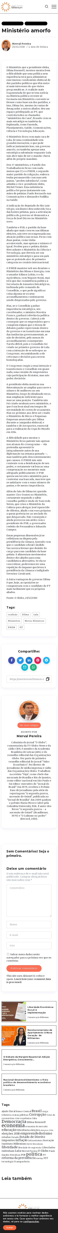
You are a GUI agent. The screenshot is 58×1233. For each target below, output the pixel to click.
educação (9, 1130)
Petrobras (15, 1155)
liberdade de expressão (30, 1148)
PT (21, 627)
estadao (6, 1137)
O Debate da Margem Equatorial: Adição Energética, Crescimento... (26, 1058)
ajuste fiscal (9, 1111)
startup (39, 1158)
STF (46, 1158)
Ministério (14, 621)
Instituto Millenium (14, 1143)
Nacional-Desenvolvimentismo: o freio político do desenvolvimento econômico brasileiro (27, 1083)
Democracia (14, 1121)
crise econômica (23, 1118)
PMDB (11, 627)
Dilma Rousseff (36, 1122)
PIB (23, 1154)
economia (13, 1125)
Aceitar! (9, 1227)
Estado (15, 1137)
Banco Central (23, 1111)
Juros (29, 1144)
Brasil (37, 1111)
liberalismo (38, 1144)
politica (34, 1154)
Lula (36, 614)
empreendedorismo (36, 1133)
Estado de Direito (32, 1137)
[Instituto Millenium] (12, 6)
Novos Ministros (34, 621)
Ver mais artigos (29, 725)
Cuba (34, 1118)
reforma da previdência (18, 1158)
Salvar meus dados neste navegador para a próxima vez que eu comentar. (28, 957)
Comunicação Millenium (38, 1017)
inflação (21, 1140)
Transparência (22, 1161)
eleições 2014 (46, 1130)
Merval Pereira (21, 43)
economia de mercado (36, 1126)
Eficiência (23, 1130)
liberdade (10, 1147)
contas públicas (20, 1115)
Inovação (48, 1140)
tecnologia (7, 1161)
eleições (35, 1130)
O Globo (43, 1150)
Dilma (25, 614)
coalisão (13, 614)
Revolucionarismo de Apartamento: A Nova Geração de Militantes (40, 1034)
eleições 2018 (11, 1133)
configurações (31, 1221)
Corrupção (37, 1114)
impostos (8, 1140)
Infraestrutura (35, 1140)
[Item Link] (14, 1011)
